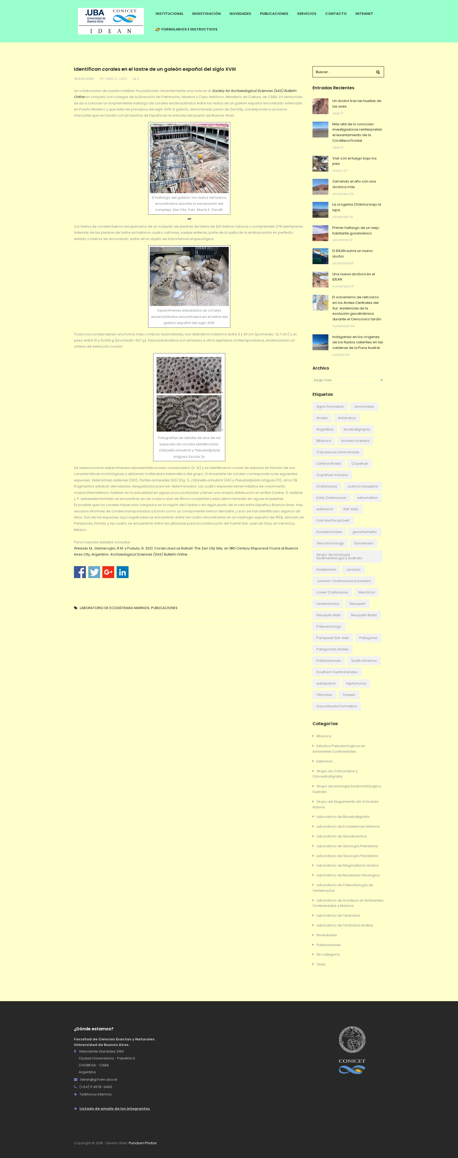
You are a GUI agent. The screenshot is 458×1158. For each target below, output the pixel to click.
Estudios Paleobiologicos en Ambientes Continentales (338, 748)
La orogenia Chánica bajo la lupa (356, 207)
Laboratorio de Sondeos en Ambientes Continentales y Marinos (348, 903)
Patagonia (368, 637)
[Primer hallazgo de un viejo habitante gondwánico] (320, 233)
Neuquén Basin (364, 615)
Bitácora (323, 440)
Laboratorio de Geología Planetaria (347, 846)
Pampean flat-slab (332, 637)
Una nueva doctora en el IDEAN (353, 277)
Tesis (320, 964)
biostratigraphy (357, 429)
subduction (326, 683)
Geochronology (330, 543)
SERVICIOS (306, 13)
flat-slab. (351, 509)
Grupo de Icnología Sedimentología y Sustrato (339, 556)
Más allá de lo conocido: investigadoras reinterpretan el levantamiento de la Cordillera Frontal (357, 132)
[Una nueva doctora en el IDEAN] (320, 279)
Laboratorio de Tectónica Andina (344, 925)
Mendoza (367, 592)
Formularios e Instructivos (189, 29)
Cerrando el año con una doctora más (354, 184)
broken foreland (355, 440)
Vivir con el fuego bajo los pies (354, 161)
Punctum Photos (143, 1143)
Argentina (324, 429)
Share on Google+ (108, 572)
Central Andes (328, 463)
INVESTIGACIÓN (206, 13)
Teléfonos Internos (96, 1094)
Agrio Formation (330, 406)
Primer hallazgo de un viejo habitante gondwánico (355, 230)
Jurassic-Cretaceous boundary (343, 580)
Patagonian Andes (332, 649)
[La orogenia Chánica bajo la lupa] (320, 210)
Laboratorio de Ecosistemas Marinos (114, 607)
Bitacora (323, 736)
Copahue (359, 463)
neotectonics (327, 603)
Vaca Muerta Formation (336, 706)
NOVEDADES (240, 13)
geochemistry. (365, 531)
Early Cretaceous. (331, 497)
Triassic (348, 694)
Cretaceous (326, 486)
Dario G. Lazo (116, 79)
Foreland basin (329, 531)
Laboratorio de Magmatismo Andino (347, 865)
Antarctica (347, 417)
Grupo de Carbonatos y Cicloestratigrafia (334, 774)
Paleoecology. (329, 626)
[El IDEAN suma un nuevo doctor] (320, 256)
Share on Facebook (80, 572)
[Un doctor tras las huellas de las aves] (320, 106)
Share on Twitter (94, 572)
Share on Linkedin (123, 572)
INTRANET (364, 13)
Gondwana (363, 543)
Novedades (326, 935)
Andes (322, 417)
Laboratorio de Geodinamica (341, 836)
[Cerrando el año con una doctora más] (320, 187)
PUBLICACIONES (274, 13)
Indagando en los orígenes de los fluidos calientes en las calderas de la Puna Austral (357, 342)
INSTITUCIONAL (169, 13)
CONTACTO (336, 13)
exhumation (367, 497)
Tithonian (324, 694)
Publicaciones (164, 607)
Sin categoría (328, 954)
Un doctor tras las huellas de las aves (356, 103)
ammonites (364, 406)
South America (364, 660)
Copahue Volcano (332, 474)
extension (324, 509)
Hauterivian (326, 569)
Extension (324, 761)
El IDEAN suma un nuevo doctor (352, 253)
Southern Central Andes (337, 672)
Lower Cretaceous (332, 592)
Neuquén (357, 603)
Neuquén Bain (328, 615)
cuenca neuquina (362, 486)
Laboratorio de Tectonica (338, 915)
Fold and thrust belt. (333, 520)
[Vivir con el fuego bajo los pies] (320, 164)
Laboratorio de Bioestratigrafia (342, 816)
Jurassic (353, 569)
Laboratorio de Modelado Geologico (348, 875)
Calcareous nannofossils (337, 452)
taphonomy (356, 683)
